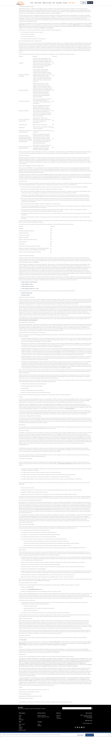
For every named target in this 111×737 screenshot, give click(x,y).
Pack (53, 3)
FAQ (20, 725)
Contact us (58, 718)
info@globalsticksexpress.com (34, 589)
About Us (58, 715)
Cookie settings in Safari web (28, 288)
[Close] (109, 734)
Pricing (65, 3)
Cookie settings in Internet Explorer (29, 282)
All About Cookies (25, 295)
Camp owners (71, 3)
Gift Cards (21, 719)
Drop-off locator (22, 730)
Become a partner (42, 715)
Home (20, 715)
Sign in (84, 2)
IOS (37, 288)
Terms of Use (22, 25)
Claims (20, 728)
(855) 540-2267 (88, 720)
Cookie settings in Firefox (27, 284)
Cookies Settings (80, 735)
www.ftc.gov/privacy (69, 408)
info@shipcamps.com (87, 723)
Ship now (90, 2)
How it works (38, 3)
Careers (58, 717)
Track (31, 3)
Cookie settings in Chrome (27, 286)
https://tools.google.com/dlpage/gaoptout (28, 320)
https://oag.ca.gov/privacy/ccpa (66, 463)
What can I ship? (47, 3)
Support (20, 727)
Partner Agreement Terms (43, 717)
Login (39, 724)
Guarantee (59, 3)
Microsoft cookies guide (26, 293)
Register (39, 725)
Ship (20, 717)
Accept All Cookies (89, 735)
